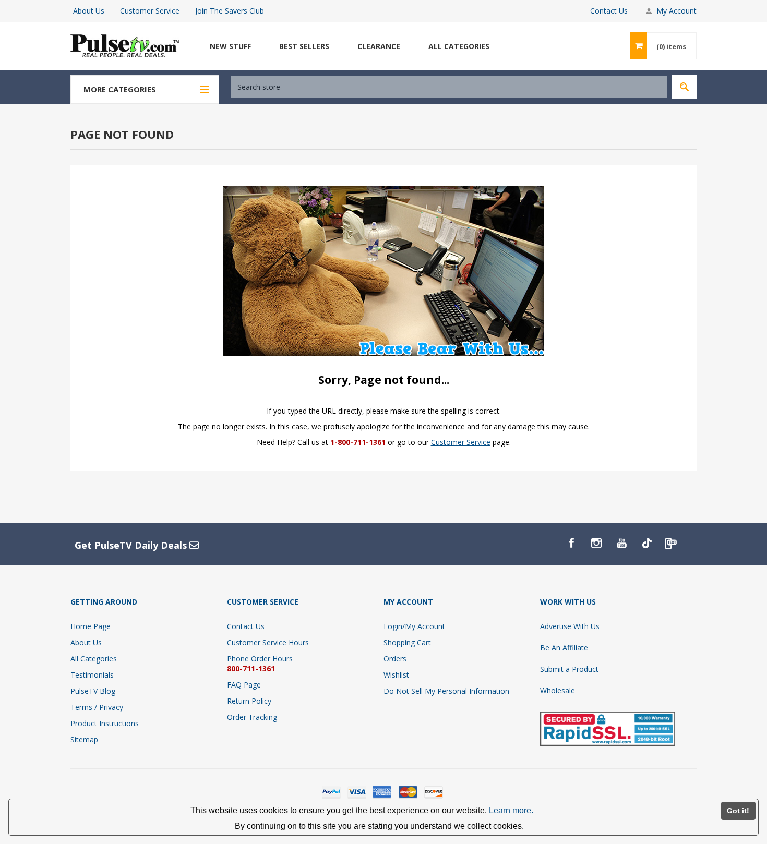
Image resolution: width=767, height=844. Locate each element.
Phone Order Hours (260, 659)
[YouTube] (621, 543)
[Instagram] (596, 543)
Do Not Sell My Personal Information (446, 691)
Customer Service (149, 11)
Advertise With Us (570, 626)
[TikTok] (646, 543)
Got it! (738, 810)
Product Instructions (104, 723)
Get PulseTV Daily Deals (132, 545)
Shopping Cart (407, 642)
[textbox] (449, 87)
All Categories (93, 659)
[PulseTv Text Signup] (671, 543)
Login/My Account (414, 626)
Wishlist (396, 675)
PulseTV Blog (92, 691)
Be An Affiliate (564, 648)
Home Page (90, 626)
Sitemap (84, 739)
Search (684, 87)
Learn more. (511, 810)
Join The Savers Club (229, 11)
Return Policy (249, 701)
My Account (676, 11)
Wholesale (557, 690)
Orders (395, 659)
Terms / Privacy (96, 707)
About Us (88, 11)
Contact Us (609, 11)
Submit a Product (569, 669)
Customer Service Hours (268, 642)
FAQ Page (244, 685)
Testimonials (92, 675)
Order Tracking (252, 717)
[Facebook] (571, 543)
